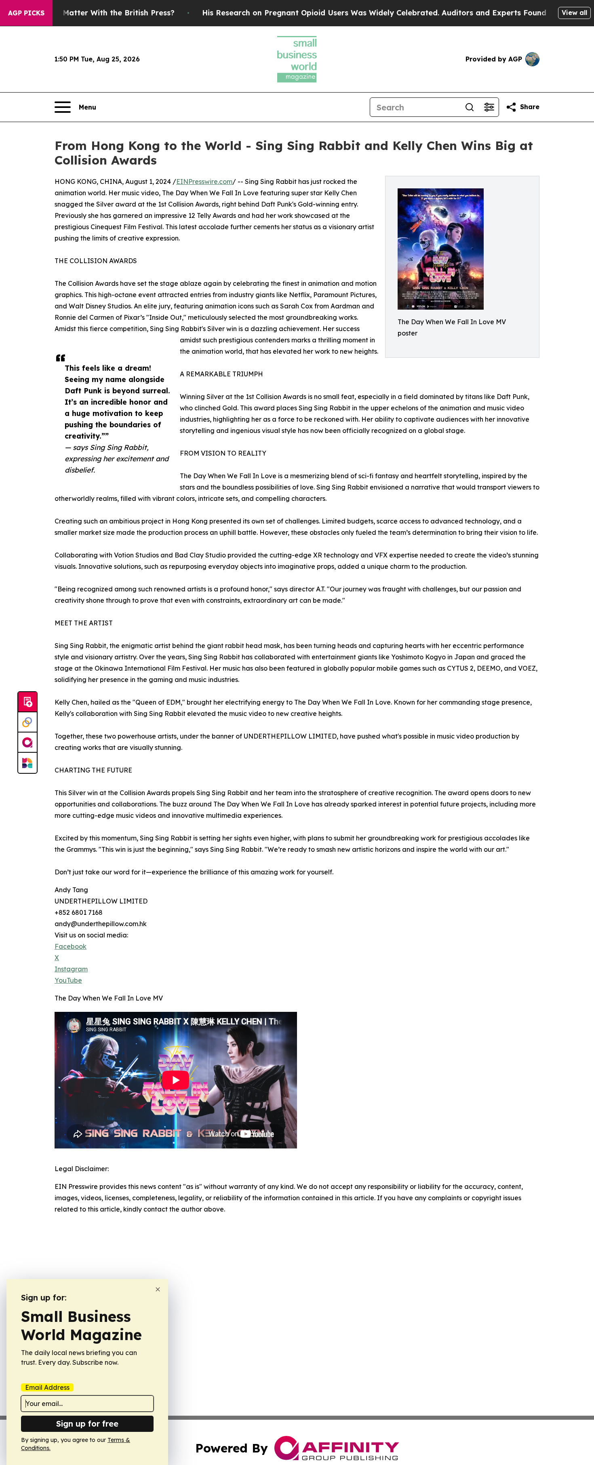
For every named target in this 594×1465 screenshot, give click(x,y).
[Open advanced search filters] (489, 107)
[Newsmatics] (27, 763)
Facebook (70, 946)
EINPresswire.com (204, 181)
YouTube (68, 980)
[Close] (158, 1289)
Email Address (47, 1387)
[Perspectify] (27, 722)
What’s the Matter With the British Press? (97, 12)
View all (574, 12)
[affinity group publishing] (27, 742)
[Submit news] (27, 702)
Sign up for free (87, 1424)
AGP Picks (26, 13)
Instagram (71, 969)
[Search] (469, 107)
